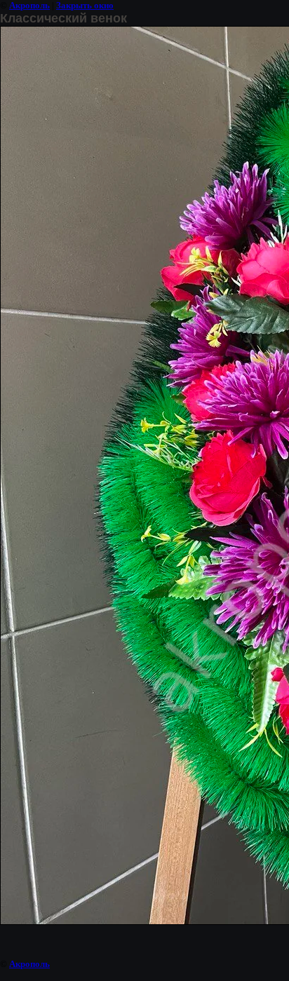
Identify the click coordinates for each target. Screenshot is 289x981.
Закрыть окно (85, 5)
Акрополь (29, 5)
